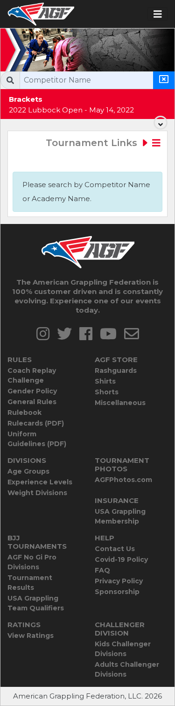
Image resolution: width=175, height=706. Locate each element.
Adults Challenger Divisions (127, 669)
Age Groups (28, 471)
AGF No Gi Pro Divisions (31, 562)
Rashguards (116, 370)
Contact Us (115, 549)
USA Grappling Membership (120, 516)
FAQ (102, 570)
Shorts (107, 392)
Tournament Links (93, 142)
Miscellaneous (120, 402)
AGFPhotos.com (123, 479)
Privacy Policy (119, 581)
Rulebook (24, 412)
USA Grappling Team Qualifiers (35, 603)
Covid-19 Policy (121, 559)
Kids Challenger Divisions (123, 649)
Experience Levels (39, 482)
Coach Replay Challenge (31, 375)
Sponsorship (117, 591)
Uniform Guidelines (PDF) (36, 439)
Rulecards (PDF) (35, 423)
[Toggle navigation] (157, 14)
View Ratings (30, 635)
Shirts (105, 381)
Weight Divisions (37, 493)
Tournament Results (29, 582)
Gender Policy (32, 391)
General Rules (31, 402)
